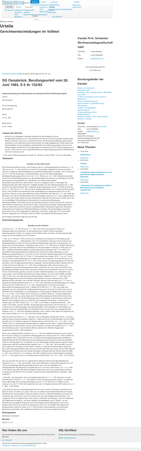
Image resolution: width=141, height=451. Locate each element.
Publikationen (44, 5)
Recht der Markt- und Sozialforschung (91, 103)
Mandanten (43, 11)
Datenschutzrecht (84, 90)
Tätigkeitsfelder (54, 5)
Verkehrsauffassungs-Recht (87, 112)
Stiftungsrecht (82, 105)
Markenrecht (82, 99)
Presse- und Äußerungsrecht (88, 101)
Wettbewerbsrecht (84, 114)
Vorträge (52, 7)
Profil (41, 9)
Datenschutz (77, 7)
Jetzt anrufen (102, 126)
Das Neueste (34, 5)
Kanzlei (43, 2)
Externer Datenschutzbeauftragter (61, 9)
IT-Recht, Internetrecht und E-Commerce (92, 97)
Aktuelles (35, 2)
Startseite (5, 74)
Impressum (76, 5)
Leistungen (54, 2)
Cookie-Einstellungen (28, 445)
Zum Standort (7, 440)
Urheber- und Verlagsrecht (87, 108)
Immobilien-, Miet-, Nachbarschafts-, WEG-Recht (95, 92)
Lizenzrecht (82, 94)
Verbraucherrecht (84, 110)
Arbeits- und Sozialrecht (86, 88)
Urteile (17, 74)
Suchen (35, 16)
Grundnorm (44, 7)
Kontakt (76, 2)
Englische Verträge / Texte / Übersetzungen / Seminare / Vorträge (93, 117)
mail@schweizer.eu (97, 58)
